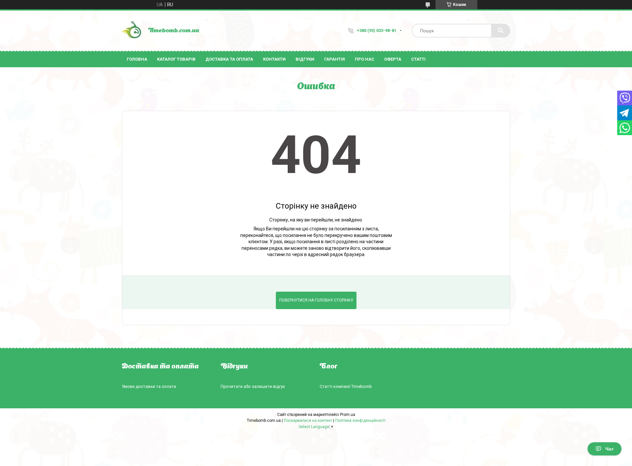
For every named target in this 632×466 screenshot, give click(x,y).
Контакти (274, 59)
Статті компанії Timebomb (346, 386)
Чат (609, 448)
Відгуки (305, 59)
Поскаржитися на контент (308, 420)
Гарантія (334, 59)
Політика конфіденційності (360, 420)
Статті (418, 59)
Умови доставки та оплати (149, 386)
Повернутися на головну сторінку (316, 300)
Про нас (364, 59)
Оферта (392, 59)
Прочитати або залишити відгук (253, 386)
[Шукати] (500, 31)
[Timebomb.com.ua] (132, 30)
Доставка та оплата (229, 59)
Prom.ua (347, 414)
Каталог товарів (176, 59)
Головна (137, 59)
